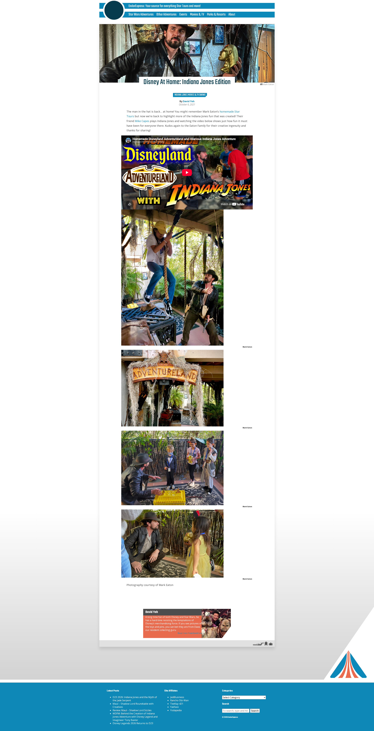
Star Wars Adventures (141, 14)
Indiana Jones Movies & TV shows (190, 95)
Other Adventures (166, 14)
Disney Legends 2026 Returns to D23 (133, 723)
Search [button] (255, 710)
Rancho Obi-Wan (179, 700)
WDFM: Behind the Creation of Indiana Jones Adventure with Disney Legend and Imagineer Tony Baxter (135, 717)
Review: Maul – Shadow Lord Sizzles (132, 710)
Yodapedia (176, 710)
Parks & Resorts (216, 14)
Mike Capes (142, 121)
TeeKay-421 (176, 703)
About (231, 14)
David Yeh (188, 101)
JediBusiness (177, 697)
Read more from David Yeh (190, 633)
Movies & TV (197, 14)
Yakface (174, 707)
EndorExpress (136, 6)
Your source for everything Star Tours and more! (173, 6)
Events (183, 14)
